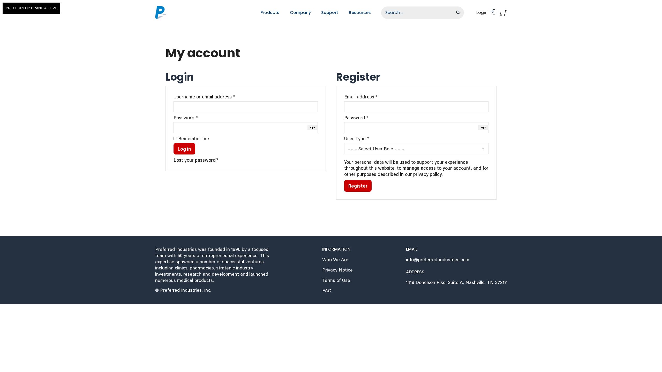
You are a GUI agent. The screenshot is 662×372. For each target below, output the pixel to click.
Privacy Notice (337, 270)
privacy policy (427, 174)
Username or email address (214, 97)
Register (357, 186)
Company (300, 13)
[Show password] (312, 127)
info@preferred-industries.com (437, 259)
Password (195, 118)
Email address (370, 97)
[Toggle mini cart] (503, 12)
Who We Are (335, 259)
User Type (356, 139)
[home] (161, 12)
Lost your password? (196, 160)
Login (481, 13)
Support (329, 13)
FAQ (327, 290)
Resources (360, 13)
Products (269, 13)
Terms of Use (336, 280)
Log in (184, 149)
